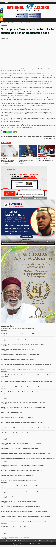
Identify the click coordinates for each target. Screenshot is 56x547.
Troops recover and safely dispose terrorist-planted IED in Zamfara (18, 480)
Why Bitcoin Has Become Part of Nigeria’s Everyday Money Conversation (19, 448)
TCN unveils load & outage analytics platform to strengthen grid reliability (20, 485)
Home (3, 541)
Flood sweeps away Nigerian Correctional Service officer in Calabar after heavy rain (22, 369)
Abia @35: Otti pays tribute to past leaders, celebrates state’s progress (19, 527)
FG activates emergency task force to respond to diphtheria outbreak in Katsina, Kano (23, 407)
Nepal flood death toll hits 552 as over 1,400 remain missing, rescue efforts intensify (23, 465)
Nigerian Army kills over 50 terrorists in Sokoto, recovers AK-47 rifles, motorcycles (22, 344)
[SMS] (12, 132)
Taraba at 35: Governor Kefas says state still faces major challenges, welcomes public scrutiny (25, 427)
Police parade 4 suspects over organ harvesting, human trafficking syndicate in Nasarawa (24, 339)
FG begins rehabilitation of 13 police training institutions (15, 537)
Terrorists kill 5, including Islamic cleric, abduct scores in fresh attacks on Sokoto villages (24, 511)
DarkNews (33, 544)
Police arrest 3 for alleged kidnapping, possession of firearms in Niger (41, 136)
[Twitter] (10, 132)
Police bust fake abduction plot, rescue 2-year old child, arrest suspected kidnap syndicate (24, 386)
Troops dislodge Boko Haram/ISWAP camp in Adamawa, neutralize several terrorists (23, 470)
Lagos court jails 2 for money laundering (11, 412)
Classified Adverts (24, 541)
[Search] (53, 20)
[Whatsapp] (7, 132)
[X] (4, 132)
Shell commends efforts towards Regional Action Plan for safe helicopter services (22, 392)
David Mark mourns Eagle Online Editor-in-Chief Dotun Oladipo (17, 475)
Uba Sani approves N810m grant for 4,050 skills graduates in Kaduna (18, 501)
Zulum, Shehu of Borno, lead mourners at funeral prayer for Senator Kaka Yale (21, 443)
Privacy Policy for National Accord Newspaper (41, 541)
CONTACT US (15, 541)
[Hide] (0, 22)
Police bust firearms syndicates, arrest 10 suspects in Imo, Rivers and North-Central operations (25, 516)
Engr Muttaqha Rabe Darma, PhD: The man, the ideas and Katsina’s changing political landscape (25, 453)
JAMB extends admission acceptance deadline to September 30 (17, 328)
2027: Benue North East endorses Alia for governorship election (46, 151)
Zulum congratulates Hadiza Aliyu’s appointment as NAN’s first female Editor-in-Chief (23, 438)
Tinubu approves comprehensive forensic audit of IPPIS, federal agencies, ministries (23, 402)
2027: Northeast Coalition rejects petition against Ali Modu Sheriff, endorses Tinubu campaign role (26, 381)
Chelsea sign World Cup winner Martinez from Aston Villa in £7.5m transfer (20, 496)
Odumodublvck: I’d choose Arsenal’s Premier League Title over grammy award (21, 491)
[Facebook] (2, 132)
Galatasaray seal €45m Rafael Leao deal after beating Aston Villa (17, 349)
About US (8, 541)
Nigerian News (4, 25)
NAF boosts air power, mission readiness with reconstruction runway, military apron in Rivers (25, 521)
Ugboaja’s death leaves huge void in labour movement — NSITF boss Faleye (28, 151)
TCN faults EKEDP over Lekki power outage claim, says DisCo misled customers (21, 532)
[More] (1, 19)
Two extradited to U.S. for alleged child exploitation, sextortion (17, 417)
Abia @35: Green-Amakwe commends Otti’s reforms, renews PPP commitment (9, 151)
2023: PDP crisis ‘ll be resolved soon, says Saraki (13, 135)
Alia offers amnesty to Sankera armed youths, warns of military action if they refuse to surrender (26, 364)
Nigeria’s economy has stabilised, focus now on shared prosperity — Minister (20, 506)
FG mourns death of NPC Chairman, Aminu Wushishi (14, 397)
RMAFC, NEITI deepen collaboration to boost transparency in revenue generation (22, 422)
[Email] (15, 132)
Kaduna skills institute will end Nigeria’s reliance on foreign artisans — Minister (21, 433)
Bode (3, 36)
